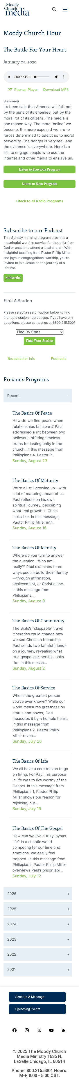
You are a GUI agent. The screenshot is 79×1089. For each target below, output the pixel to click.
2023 (11, 939)
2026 (11, 893)
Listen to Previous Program (39, 169)
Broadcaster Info (21, 358)
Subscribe (13, 278)
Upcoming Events (27, 1009)
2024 (11, 924)
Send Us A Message (29, 997)
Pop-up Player (26, 89)
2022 (11, 954)
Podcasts (58, 358)
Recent (13, 395)
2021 (11, 969)
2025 (11, 909)
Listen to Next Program (39, 184)
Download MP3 (56, 89)
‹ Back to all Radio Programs (39, 201)
